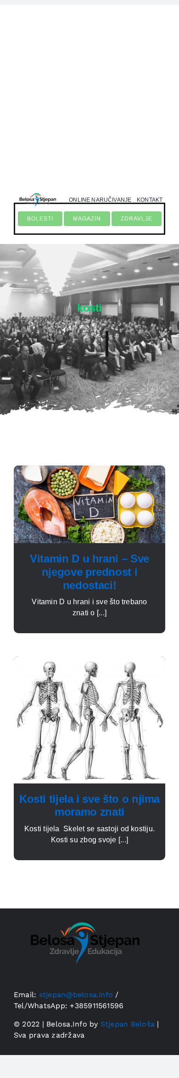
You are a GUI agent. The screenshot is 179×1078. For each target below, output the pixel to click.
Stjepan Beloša (128, 1024)
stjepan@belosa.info (76, 994)
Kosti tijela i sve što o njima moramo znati (89, 805)
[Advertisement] (89, 94)
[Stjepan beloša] (37, 192)
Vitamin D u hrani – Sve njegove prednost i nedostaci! (89, 571)
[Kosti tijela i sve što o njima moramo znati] (89, 661)
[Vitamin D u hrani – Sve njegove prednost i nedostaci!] (89, 471)
